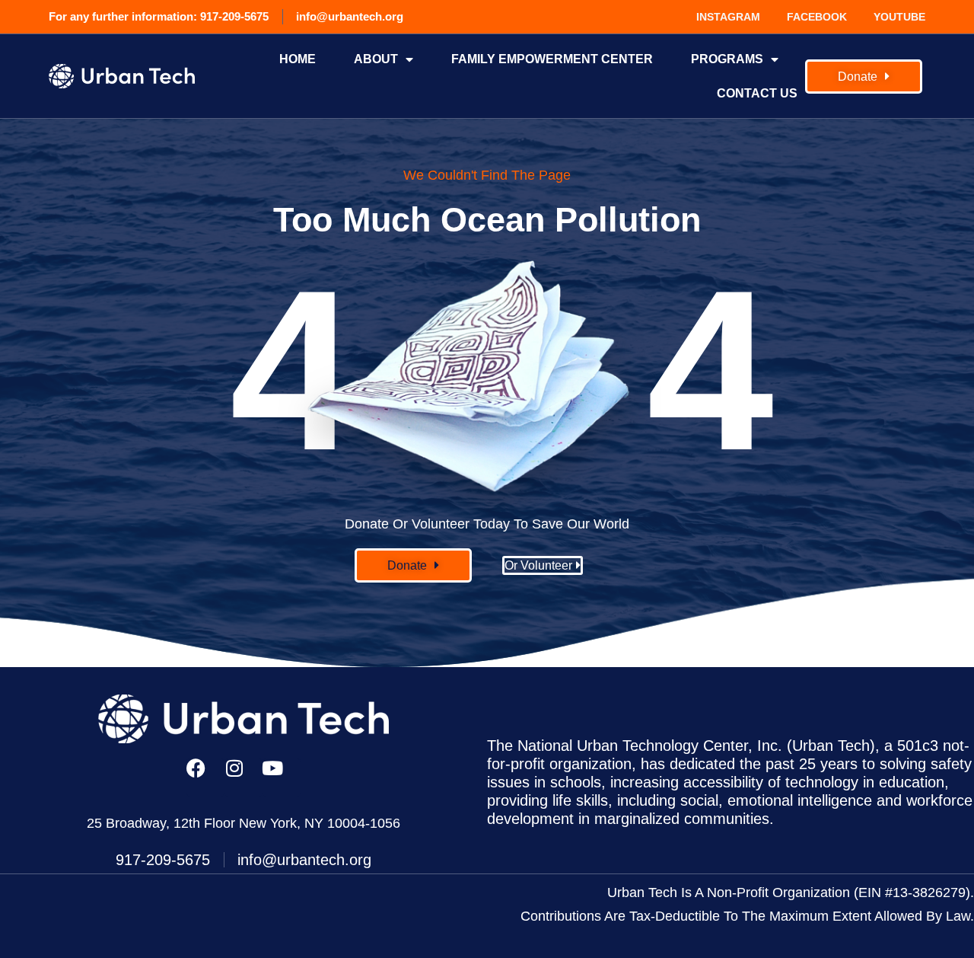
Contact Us (757, 93)
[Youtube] (282, 777)
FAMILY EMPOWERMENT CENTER (552, 59)
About (376, 59)
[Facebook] (205, 777)
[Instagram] (243, 777)
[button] (413, 565)
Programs (727, 59)
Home (297, 59)
